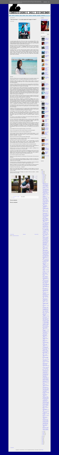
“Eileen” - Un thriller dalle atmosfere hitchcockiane (45, 215)
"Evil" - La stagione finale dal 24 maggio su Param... (45, 229)
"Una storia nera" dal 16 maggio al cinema (45, 334)
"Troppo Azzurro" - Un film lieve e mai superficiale (45, 389)
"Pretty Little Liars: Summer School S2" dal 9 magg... (45, 402)
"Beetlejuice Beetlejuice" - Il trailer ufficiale (45, 244)
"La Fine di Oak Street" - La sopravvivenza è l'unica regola (47, 93)
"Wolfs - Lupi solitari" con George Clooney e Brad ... (45, 189)
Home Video (34, 15)
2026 (42, 171)
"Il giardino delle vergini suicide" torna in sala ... (45, 423)
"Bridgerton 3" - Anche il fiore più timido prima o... (45, 351)
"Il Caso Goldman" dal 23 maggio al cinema (45, 266)
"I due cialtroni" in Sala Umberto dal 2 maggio (45, 419)
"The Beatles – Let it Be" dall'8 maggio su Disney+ (45, 397)
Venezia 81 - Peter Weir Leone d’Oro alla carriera (45, 326)
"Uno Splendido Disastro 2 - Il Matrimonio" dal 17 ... (45, 309)
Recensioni (17, 15)
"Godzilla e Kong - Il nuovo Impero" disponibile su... (45, 319)
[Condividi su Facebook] (23, 196)
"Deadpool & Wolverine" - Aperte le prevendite (45, 250)
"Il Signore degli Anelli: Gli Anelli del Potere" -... (45, 332)
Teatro (27, 15)
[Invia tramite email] (21, 196)
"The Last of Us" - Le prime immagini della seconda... (45, 320)
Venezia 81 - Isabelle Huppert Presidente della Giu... (45, 353)
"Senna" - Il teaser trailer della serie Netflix (45, 282)
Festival (24, 15)
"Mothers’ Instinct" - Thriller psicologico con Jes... (45, 381)
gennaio (43, 434)
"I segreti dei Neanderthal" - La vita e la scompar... (45, 185)
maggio (43, 182)
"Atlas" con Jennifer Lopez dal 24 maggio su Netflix (45, 255)
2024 (42, 173)
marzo (43, 432)
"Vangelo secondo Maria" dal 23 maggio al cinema (45, 254)
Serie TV (13, 15)
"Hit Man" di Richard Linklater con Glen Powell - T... (45, 366)
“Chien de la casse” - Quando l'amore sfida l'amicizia (45, 252)
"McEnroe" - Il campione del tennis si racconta (45, 313)
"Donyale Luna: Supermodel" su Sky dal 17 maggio (45, 315)
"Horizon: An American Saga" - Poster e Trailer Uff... (45, 297)
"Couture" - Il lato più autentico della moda (47, 60)
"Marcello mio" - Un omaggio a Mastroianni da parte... (45, 258)
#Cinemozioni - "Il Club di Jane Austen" (47, 144)
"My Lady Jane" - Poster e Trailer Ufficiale (45, 261)
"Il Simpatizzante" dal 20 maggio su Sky (45, 293)
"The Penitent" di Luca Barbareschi (45, 196)
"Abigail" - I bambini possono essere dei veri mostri (45, 355)
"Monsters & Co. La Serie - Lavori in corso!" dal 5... (45, 427)
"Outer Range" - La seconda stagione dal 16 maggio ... (45, 324)
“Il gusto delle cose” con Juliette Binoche (45, 376)
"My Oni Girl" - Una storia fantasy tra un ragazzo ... (45, 237)
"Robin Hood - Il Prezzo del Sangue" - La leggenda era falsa (47, 97)
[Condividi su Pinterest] (24, 196)
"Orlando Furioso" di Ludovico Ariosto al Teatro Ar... (44, 418)
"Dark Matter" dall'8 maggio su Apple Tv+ (45, 393)
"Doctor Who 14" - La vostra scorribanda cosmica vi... (44, 395)
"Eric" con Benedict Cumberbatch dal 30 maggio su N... (45, 206)
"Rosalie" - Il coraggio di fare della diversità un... (45, 218)
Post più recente (12, 234)
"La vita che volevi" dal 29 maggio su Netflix (45, 213)
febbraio (44, 433)
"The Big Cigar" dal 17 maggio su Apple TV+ (45, 299)
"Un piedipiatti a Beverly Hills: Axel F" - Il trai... (45, 233)
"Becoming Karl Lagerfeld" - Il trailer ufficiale (45, 399)
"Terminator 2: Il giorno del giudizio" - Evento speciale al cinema (47, 69)
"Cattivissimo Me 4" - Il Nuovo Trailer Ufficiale (45, 387)
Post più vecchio (36, 234)
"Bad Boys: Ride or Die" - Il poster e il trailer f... (45, 273)
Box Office (38, 15)
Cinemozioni (43, 15)
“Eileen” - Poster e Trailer (45, 369)
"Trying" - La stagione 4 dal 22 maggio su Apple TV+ (45, 284)
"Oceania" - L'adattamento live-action (46, 64)
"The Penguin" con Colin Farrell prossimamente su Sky (45, 209)
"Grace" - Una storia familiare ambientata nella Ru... (45, 287)
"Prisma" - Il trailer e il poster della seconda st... (45, 276)
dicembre (44, 174)
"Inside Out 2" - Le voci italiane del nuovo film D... (45, 211)
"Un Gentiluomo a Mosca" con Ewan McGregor (45, 347)
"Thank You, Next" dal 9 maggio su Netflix (45, 363)
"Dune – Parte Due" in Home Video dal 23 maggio (44, 426)
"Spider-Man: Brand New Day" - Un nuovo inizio (47, 43)
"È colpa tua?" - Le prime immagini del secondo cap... (45, 304)
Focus (21, 15)
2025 (42, 172)
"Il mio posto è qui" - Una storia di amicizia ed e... (45, 370)
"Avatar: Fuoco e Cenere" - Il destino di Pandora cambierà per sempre (45, 134)
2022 (42, 437)
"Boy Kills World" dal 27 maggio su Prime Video (45, 226)
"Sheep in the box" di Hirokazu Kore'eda (47, 78)
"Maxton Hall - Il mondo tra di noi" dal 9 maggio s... (45, 404)
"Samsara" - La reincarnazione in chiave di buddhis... (45, 264)
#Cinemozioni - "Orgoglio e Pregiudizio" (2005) (46, 152)
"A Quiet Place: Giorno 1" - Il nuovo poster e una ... (45, 184)
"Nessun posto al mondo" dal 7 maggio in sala (45, 412)
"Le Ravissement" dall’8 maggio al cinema (45, 400)
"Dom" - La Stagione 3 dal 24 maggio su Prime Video (45, 235)
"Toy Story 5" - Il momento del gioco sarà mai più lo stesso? (47, 128)
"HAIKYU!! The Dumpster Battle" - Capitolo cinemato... (45, 221)
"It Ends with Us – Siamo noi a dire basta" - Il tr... (45, 307)
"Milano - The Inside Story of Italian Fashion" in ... (45, 224)
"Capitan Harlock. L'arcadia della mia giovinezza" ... (45, 295)
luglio (43, 180)
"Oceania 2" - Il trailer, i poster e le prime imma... (45, 200)
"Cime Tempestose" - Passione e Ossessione (46, 108)
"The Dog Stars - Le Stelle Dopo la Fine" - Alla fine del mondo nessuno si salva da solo (45, 48)
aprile (43, 431)
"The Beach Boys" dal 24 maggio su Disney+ (45, 242)
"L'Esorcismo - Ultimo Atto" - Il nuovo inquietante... (45, 368)
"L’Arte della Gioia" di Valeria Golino (45, 217)
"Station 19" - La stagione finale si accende (45, 406)
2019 (42, 440)
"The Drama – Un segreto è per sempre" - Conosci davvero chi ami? (47, 124)
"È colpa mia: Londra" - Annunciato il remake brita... (45, 248)
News (10, 15)
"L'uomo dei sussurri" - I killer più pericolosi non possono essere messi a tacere (45, 74)
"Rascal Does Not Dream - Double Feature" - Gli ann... (45, 291)
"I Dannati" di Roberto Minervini (45, 340)
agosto (43, 179)
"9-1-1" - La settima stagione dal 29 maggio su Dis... (45, 223)
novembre (44, 175)
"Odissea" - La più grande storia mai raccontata (47, 39)
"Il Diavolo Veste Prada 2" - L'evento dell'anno (47, 120)
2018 (42, 441)
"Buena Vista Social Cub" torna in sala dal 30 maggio (45, 204)
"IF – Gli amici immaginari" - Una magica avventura (45, 322)
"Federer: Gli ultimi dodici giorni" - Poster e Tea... (45, 311)
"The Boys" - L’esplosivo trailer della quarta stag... (45, 429)
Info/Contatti (12, 447)
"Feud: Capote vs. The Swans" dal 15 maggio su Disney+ (45, 343)
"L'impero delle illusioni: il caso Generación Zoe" (45, 239)
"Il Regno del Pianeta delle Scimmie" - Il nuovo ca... (45, 379)
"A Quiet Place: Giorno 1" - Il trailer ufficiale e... (45, 372)
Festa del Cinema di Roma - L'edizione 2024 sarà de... (45, 281)
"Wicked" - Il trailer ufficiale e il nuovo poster (45, 317)
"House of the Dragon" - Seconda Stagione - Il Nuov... (45, 328)
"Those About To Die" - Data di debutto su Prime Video (45, 279)
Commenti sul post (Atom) (16, 235)
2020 (42, 439)
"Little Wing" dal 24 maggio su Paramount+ (45, 231)
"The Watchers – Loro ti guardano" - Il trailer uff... (45, 301)
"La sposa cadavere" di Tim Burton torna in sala (45, 360)
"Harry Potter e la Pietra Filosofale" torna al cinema (47, 52)
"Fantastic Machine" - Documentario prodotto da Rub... (45, 410)
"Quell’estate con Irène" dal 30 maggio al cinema (45, 193)
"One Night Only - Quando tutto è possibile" (47, 56)
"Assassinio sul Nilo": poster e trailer (46, 140)
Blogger (42, 449)
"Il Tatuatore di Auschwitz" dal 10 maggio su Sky (45, 374)
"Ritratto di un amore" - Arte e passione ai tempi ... (45, 349)
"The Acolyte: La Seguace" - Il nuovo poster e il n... (45, 421)
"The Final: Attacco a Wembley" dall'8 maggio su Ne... (45, 385)
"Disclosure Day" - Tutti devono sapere (47, 112)
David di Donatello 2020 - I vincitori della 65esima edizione (47, 148)
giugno (43, 181)
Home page (24, 234)
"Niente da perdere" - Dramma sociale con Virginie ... (45, 336)
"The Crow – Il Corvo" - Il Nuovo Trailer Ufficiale (45, 240)
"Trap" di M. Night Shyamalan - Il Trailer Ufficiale (45, 338)
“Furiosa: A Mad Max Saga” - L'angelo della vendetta (45, 260)
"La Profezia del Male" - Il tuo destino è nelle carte (45, 378)
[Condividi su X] (22, 196)
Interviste (30, 15)
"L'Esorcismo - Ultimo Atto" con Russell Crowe (45, 201)
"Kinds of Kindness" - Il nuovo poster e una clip (45, 288)
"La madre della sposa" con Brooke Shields (45, 391)
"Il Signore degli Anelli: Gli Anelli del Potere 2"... (45, 191)
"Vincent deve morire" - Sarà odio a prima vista (45, 198)
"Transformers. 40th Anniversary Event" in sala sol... (45, 345)
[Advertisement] (24, 227)
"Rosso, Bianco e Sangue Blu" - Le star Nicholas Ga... (45, 358)
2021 (42, 438)
